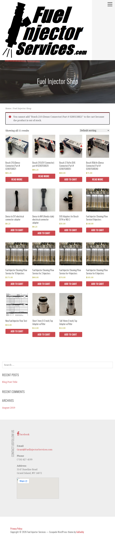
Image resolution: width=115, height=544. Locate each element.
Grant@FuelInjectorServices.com (34, 449)
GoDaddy (80, 532)
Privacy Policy (16, 528)
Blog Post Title (9, 382)
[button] (111, 4)
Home (8, 108)
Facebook (24, 434)
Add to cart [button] (70, 179)
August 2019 (8, 407)
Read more (16, 179)
